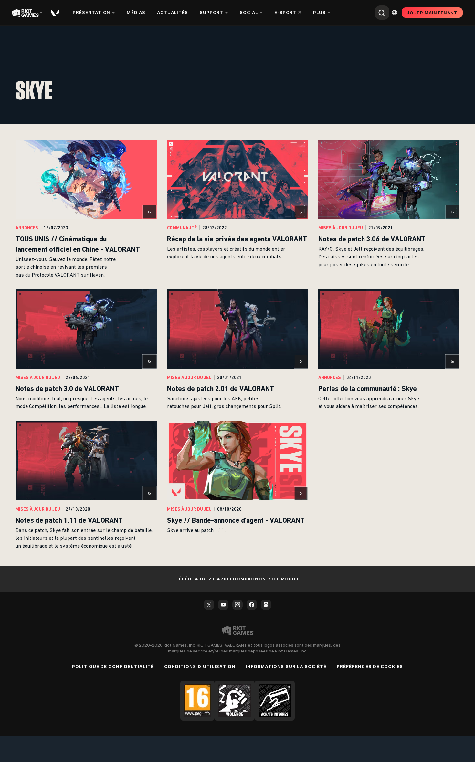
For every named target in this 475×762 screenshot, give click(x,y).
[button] (86, 209)
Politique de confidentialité (113, 666)
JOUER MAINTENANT (432, 12)
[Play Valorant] (55, 12)
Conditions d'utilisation (199, 666)
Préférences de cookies (370, 666)
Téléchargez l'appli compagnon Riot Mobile (237, 578)
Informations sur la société (286, 666)
